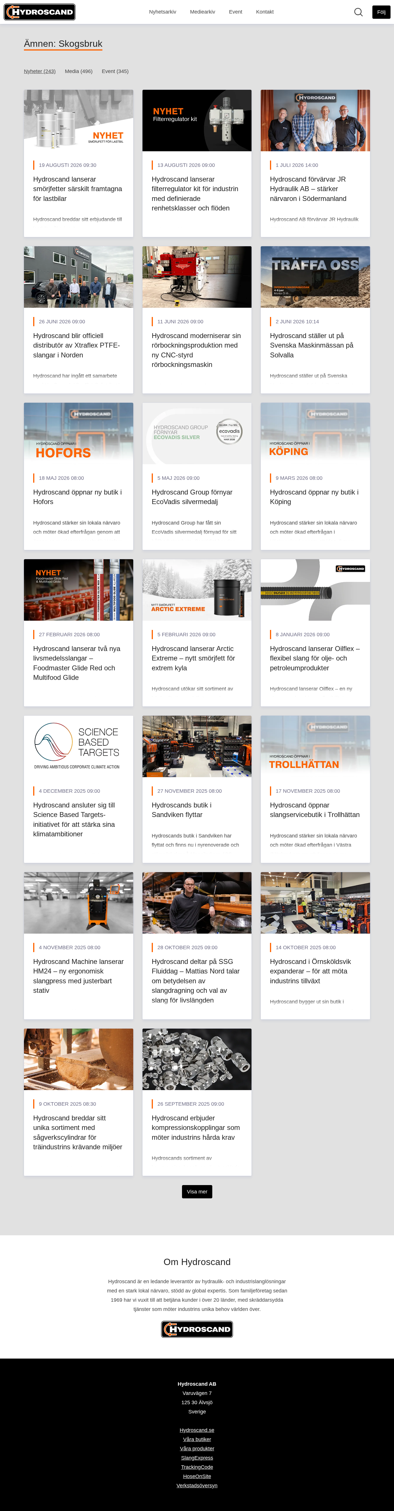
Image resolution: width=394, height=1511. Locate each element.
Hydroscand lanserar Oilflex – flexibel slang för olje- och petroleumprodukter (315, 658)
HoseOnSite (197, 1476)
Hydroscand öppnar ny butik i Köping (314, 497)
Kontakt (265, 12)
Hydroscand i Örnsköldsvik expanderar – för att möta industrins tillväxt (310, 971)
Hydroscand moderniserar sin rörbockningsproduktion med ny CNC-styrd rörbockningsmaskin (196, 350)
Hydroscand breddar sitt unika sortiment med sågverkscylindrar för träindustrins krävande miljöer (77, 1132)
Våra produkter (197, 1449)
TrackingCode (197, 1467)
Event (235, 12)
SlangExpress (197, 1458)
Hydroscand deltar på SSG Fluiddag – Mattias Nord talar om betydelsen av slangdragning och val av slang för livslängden (196, 981)
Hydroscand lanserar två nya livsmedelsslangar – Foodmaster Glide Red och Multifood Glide (76, 663)
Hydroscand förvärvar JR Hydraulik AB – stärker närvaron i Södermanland (308, 188)
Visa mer (197, 1192)
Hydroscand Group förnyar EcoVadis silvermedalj (192, 497)
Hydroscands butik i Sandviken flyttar (181, 810)
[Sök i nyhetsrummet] (358, 12)
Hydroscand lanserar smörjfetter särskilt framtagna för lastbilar (77, 188)
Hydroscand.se (197, 1430)
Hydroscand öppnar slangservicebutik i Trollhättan (315, 810)
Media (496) (79, 71)
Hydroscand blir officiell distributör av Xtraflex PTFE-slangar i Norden (76, 345)
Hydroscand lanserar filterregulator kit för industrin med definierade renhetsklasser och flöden (195, 193)
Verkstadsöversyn (197, 1485)
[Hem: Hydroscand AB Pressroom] (39, 11)
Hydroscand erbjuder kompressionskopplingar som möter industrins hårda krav (196, 1127)
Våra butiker (197, 1439)
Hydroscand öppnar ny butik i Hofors (77, 497)
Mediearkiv (202, 12)
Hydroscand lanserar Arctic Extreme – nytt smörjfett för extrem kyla (193, 658)
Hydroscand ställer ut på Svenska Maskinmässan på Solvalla (311, 345)
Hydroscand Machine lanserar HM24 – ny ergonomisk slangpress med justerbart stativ (78, 976)
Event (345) (115, 71)
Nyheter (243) (40, 71)
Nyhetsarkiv (162, 12)
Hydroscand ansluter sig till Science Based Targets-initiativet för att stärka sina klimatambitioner (74, 819)
